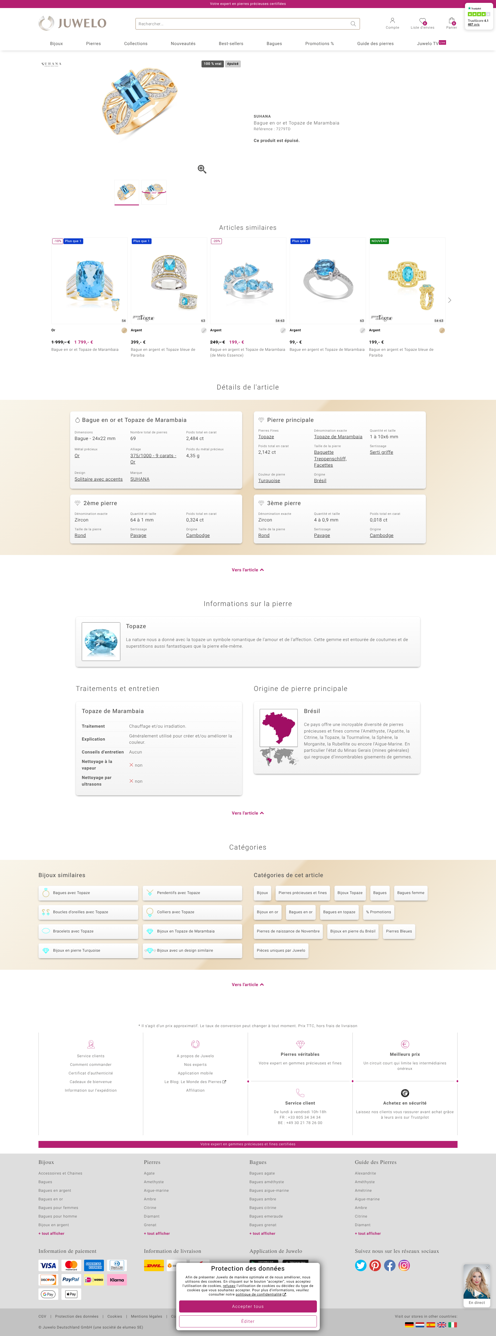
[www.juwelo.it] (452, 1324)
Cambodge (198, 535)
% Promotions (378, 912)
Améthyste (365, 1182)
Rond (80, 535)
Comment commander (91, 1065)
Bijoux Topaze (350, 893)
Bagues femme (411, 893)
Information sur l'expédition (91, 1090)
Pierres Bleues (399, 931)
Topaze (266, 436)
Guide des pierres (375, 44)
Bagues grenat (263, 1225)
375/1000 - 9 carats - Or (153, 459)
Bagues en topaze (339, 912)
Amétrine (363, 1190)
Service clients (90, 1056)
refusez (229, 1286)
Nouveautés (183, 44)
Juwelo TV (431, 44)
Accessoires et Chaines (60, 1173)
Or (77, 455)
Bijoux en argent (53, 1225)
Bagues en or (301, 912)
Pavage (138, 535)
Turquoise (269, 480)
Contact (178, 1316)
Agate (149, 1173)
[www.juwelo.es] (431, 1324)
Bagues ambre (262, 1199)
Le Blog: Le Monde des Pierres (192, 1082)
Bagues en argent (54, 1190)
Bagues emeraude (266, 1216)
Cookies (114, 1316)
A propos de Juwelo (195, 1056)
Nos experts (195, 1065)
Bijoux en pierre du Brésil (352, 931)
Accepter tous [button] (248, 1307)
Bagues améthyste (266, 1182)
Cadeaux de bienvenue (91, 1082)
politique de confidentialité (259, 1294)
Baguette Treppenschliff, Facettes (330, 459)
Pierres (93, 44)
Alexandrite (365, 1173)
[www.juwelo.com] (441, 1324)
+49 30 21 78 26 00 (304, 1123)
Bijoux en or (267, 912)
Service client (300, 1103)
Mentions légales (146, 1316)
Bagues (274, 44)
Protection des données (76, 1316)
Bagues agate (262, 1173)
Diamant (152, 1216)
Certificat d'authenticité (91, 1073)
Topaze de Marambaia (338, 436)
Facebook (390, 1265)
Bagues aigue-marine (269, 1190)
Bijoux (56, 44)
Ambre (150, 1199)
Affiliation (195, 1090)
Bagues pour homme (57, 1216)
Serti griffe (381, 452)
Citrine (150, 1208)
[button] (392, 24)
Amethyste (154, 1182)
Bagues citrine (262, 1208)
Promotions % (319, 44)
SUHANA (140, 479)
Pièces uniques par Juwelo (281, 950)
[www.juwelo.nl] (420, 1324)
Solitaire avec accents (99, 479)
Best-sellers (231, 44)
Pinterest (375, 1265)
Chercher (354, 23)
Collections (136, 44)
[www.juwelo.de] (409, 1324)
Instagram (404, 1265)
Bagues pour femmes (58, 1208)
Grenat (150, 1225)
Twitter (361, 1265)
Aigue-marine (156, 1190)
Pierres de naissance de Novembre (288, 931)
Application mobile (195, 1073)
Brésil (320, 480)
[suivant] (449, 300)
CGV (42, 1316)
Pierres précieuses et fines (303, 893)
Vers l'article (245, 570)
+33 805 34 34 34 (304, 1117)
